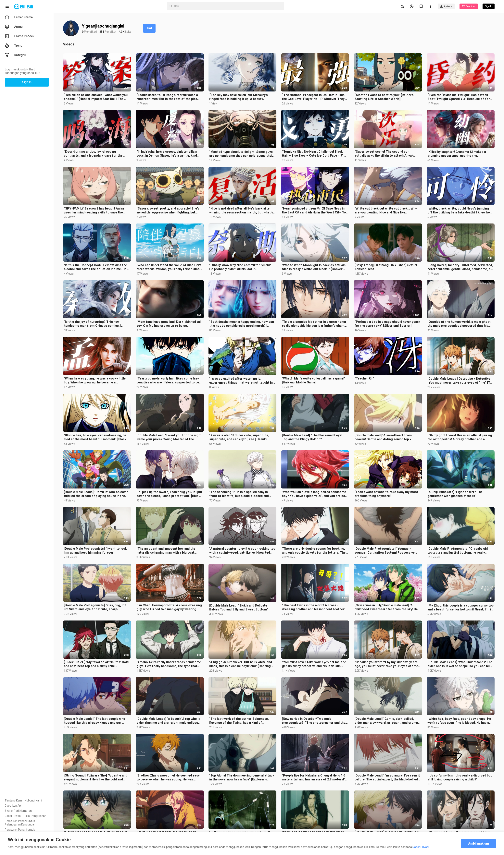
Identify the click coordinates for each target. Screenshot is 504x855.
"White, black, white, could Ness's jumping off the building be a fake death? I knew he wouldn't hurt (458, 210)
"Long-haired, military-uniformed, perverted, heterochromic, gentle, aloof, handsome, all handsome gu (460, 267)
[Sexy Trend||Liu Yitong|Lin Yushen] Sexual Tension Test (386, 267)
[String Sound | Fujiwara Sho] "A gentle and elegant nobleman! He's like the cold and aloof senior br (95, 777)
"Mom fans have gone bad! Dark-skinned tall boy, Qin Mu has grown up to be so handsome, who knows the (168, 324)
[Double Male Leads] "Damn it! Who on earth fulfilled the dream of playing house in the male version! (96, 494)
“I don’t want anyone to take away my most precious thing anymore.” (386, 494)
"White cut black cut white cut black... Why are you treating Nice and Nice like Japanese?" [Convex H (386, 210)
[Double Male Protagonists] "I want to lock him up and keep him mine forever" (95, 550)
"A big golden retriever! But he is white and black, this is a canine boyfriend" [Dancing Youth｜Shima (240, 664)
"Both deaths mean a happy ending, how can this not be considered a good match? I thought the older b (241, 324)
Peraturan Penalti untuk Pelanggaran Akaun (20, 831)
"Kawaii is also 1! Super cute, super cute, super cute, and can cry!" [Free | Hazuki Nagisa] (239, 437)
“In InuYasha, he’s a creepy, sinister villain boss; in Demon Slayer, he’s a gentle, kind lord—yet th (166, 154)
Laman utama (23, 17)
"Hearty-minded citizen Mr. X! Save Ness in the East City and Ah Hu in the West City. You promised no (315, 210)
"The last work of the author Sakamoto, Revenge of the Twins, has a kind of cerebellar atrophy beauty (239, 721)
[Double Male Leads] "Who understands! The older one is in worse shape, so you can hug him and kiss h (459, 664)
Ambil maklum (478, 843)
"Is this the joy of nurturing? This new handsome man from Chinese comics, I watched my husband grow (92, 324)
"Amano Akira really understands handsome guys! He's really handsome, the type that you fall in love (168, 664)
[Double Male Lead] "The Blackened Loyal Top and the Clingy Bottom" (312, 437)
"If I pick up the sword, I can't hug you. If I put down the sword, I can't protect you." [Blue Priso (169, 494)
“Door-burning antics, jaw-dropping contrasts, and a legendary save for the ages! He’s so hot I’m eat (93, 154)
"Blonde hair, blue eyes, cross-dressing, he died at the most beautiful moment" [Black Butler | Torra (95, 437)
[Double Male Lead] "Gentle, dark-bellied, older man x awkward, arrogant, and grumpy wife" (387, 721)
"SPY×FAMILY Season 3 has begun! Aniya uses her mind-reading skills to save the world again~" (94, 210)
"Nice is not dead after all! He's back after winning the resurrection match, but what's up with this (241, 210)
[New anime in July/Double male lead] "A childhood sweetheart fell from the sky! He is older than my (386, 607)
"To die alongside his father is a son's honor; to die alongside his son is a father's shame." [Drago (315, 324)
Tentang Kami (13, 800)
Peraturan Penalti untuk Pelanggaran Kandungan (20, 822)
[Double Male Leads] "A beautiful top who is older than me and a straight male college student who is (168, 721)
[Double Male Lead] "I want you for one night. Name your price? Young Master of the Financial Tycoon (169, 437)
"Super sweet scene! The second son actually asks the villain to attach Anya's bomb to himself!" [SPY (384, 154)
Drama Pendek (24, 36)
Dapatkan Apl (13, 805)
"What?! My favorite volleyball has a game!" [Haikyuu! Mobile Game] (313, 380)
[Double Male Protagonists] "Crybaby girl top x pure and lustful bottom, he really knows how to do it (457, 551)
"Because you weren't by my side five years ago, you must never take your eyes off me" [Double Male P (387, 664)
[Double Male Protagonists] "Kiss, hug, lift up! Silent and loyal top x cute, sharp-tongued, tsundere (95, 607)
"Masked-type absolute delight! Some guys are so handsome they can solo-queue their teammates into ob (241, 154)
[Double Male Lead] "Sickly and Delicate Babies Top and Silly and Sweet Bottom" (238, 607)
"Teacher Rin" (364, 378)
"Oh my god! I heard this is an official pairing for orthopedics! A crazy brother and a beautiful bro (459, 437)
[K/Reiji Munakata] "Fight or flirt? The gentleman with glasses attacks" (455, 494)
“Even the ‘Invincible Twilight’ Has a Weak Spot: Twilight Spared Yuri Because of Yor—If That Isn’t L (459, 97)
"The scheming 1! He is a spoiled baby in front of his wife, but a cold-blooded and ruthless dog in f (239, 494)
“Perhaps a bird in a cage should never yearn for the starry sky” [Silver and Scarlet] (387, 324)
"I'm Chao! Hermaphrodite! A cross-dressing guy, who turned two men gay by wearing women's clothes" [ (169, 607)
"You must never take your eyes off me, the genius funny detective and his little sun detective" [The (314, 664)
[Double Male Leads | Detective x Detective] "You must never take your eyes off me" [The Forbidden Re (460, 381)
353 (101, 31)
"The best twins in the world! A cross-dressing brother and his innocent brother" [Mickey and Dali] (314, 607)
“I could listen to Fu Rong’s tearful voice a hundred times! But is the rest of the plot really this (167, 97)
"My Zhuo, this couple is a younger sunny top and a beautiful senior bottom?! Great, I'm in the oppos (460, 607)
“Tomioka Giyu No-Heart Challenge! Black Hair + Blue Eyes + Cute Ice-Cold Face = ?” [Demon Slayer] (313, 154)
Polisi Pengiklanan (35, 815)
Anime (18, 27)
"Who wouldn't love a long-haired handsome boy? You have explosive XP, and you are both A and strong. (315, 494)
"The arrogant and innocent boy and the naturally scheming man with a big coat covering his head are (165, 551)
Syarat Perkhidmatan (18, 810)
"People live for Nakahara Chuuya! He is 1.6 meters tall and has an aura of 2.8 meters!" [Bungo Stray (313, 777)
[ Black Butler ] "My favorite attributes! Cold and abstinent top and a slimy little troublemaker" (96, 664)
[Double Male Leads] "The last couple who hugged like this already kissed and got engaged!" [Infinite (94, 721)
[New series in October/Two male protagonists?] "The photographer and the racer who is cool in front (313, 721)
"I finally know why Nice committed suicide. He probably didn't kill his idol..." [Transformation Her (240, 267)
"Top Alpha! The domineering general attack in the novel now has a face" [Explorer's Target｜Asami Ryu (241, 777)
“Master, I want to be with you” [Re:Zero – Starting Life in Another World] (385, 97)
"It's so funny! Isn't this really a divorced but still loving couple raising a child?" (459, 777)
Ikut (149, 28)
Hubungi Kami (33, 800)
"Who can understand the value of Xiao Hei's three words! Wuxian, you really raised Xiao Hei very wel (168, 267)
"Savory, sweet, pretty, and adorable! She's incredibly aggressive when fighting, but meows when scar (167, 210)
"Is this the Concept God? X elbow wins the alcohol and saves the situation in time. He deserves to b (95, 267)
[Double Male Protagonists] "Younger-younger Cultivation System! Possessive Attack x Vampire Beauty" (385, 551)
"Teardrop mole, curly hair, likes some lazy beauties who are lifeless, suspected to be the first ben (167, 380)
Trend (18, 45)
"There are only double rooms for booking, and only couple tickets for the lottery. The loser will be (314, 551)
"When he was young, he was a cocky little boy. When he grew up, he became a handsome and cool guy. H (95, 380)
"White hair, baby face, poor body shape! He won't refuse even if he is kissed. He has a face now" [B (459, 721)
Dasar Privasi (13, 815)
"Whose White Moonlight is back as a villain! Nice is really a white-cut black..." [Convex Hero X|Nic (314, 267)
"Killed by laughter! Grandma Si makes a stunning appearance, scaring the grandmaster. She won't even (456, 154)
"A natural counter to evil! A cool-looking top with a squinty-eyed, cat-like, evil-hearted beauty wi (242, 551)
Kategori (20, 55)
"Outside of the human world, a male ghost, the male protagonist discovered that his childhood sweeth (459, 324)
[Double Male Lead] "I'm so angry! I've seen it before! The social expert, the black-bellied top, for (387, 777)
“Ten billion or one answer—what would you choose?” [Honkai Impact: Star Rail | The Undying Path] (96, 97)
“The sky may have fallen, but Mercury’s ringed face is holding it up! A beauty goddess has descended (238, 97)
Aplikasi (448, 6)
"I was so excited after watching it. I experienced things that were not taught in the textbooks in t (241, 381)
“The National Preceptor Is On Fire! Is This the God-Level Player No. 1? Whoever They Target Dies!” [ (313, 97)
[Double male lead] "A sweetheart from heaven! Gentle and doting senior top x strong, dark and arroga (383, 437)
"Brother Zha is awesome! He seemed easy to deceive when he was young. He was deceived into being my (168, 777)
